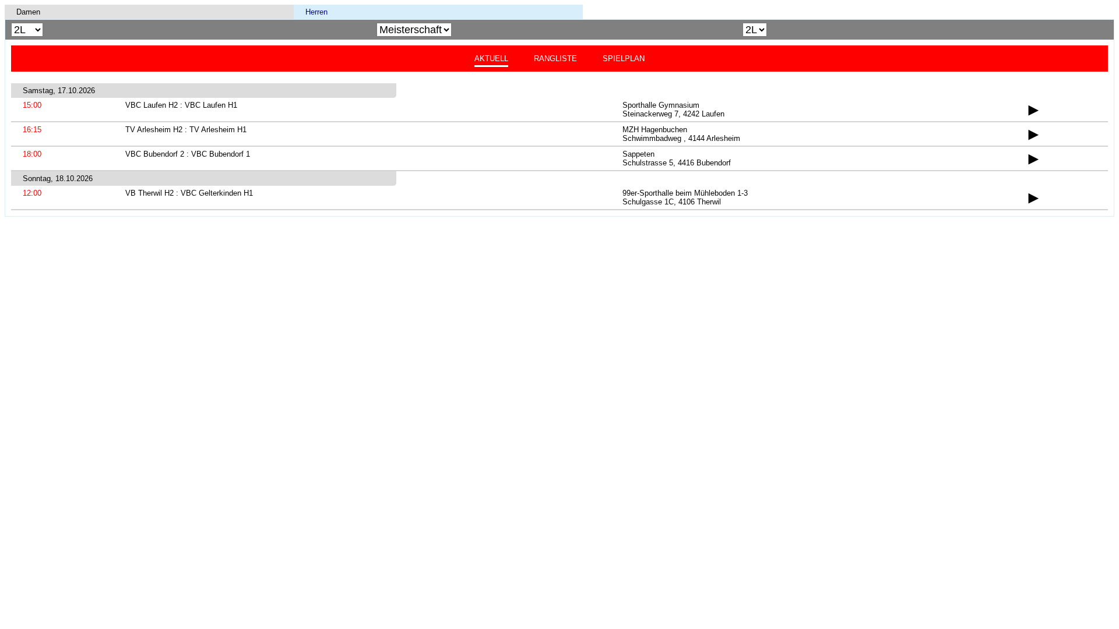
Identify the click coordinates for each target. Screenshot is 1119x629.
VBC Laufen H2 (151, 105)
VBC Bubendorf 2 (154, 154)
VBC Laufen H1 (211, 105)
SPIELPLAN (624, 58)
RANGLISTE (555, 58)
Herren (316, 12)
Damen (28, 12)
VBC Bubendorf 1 (220, 154)
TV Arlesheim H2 (153, 129)
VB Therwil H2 (149, 193)
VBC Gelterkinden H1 (217, 193)
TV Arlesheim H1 (218, 129)
